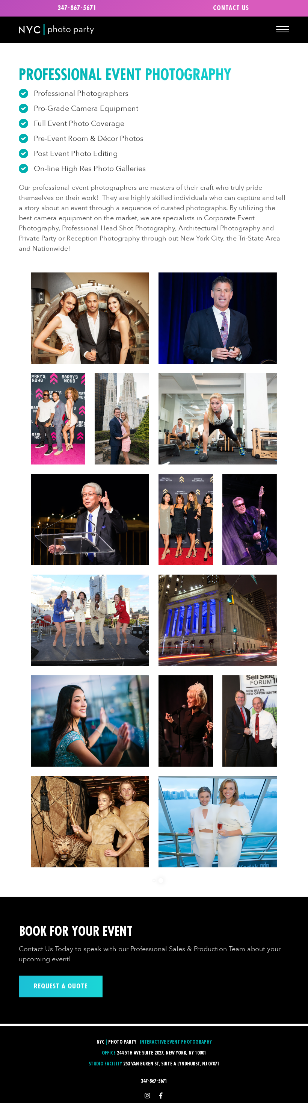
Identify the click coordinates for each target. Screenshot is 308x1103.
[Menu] (282, 29)
